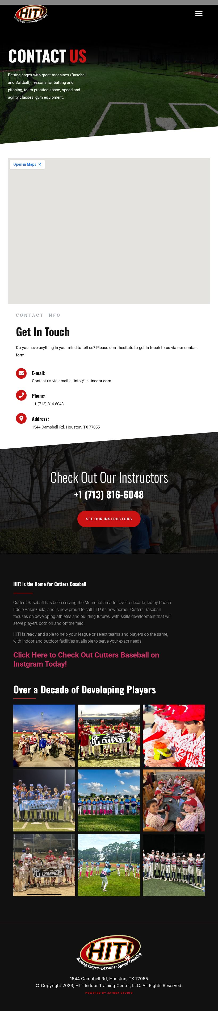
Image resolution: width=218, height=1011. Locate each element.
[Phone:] (21, 395)
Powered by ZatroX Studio (109, 993)
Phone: (38, 395)
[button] (199, 14)
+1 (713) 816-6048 (109, 494)
